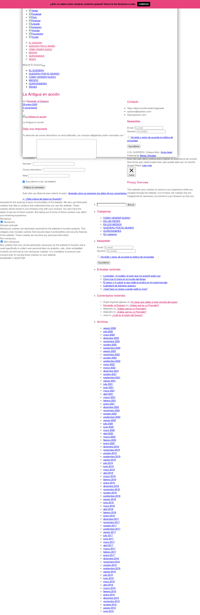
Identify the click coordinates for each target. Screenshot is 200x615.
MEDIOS (33, 52)
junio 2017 (108, 538)
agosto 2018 (109, 499)
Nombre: (101, 250)
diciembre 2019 (111, 446)
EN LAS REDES (111, 221)
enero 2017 (109, 555)
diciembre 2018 (111, 486)
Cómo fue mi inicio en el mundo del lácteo (124, 279)
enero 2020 (109, 443)
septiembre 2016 (111, 568)
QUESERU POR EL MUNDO (42, 45)
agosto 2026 (109, 328)
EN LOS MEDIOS (112, 224)
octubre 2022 (110, 357)
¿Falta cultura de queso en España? (42, 198)
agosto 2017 (109, 532)
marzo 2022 (109, 367)
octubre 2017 (110, 525)
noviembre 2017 (111, 522)
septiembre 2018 (111, 495)
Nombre (27, 163)
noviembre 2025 (111, 341)
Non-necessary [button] (8, 238)
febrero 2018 (109, 512)
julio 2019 (108, 463)
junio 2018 (108, 502)
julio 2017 (108, 535)
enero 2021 (109, 403)
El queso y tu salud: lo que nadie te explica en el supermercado (135, 282)
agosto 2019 (109, 459)
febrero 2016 (109, 591)
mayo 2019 (109, 469)
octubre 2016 (110, 565)
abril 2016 (108, 584)
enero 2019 (109, 482)
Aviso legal (166, 152)
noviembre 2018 (111, 489)
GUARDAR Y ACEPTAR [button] (12, 258)
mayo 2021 (109, 390)
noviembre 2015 (111, 601)
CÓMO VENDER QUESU (40, 49)
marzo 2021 (109, 397)
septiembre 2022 (111, 361)
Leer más (147, 165)
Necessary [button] (5, 218)
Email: (100, 247)
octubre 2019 (110, 453)
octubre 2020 (110, 413)
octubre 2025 (110, 344)
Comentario (29, 158)
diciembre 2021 (111, 370)
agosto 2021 (109, 380)
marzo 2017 (109, 548)
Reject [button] (138, 165)
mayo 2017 (109, 542)
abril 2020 (108, 433)
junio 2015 (108, 611)
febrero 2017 (109, 551)
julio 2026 (108, 331)
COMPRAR (144, 4)
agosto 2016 (109, 571)
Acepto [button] (130, 165)
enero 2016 (109, 594)
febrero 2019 (109, 479)
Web (25, 175)
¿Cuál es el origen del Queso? (127, 315)
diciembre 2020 (111, 407)
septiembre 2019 (111, 456)
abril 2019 (108, 472)
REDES (32, 59)
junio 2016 (108, 578)
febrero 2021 (109, 400)
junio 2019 (108, 466)
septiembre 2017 (111, 528)
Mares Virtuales (148, 155)
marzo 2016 (109, 588)
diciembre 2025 (111, 338)
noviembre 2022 (111, 354)
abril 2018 (108, 509)
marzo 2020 (109, 436)
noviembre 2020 (111, 410)
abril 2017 (108, 545)
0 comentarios (30, 107)
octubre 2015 (110, 604)
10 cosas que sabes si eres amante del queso (153, 302)
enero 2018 (109, 515)
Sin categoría (110, 234)
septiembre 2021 (111, 377)
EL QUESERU (35, 42)
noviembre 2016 (111, 561)
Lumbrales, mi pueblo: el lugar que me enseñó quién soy (132, 275)
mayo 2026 (109, 334)
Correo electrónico (33, 169)
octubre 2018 (110, 492)
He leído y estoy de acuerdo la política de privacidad (127, 256)
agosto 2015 (109, 607)
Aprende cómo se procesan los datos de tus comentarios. (97, 193)
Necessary (9, 221)
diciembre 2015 (111, 597)
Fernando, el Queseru (114, 305)
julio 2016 (108, 574)
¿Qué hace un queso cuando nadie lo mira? (125, 288)
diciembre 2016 (111, 558)
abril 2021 (108, 393)
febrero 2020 (109, 440)
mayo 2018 (109, 505)
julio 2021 (108, 384)
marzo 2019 (109, 476)
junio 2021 (108, 387)
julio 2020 (108, 423)
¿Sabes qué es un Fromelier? (144, 305)
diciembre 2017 (111, 519)
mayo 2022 (109, 364)
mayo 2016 (109, 581)
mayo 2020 (109, 430)
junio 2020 (108, 426)
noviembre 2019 (111, 449)
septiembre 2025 (111, 347)
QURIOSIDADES (36, 55)
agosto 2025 (109, 351)
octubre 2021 (110, 374)
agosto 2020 (109, 420)
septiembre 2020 (111, 417)
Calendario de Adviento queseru (119, 285)
